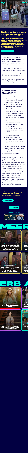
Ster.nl (18, 212)
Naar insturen (7, 200)
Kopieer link (15, 207)
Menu (24, 2)
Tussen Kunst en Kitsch (7, 51)
